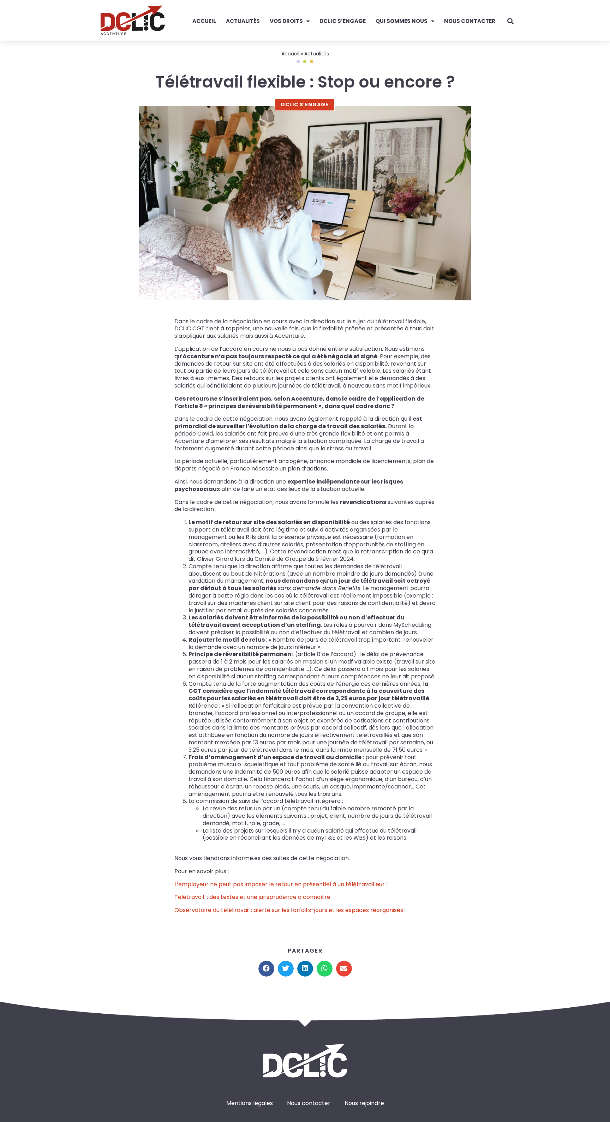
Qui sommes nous (401, 21)
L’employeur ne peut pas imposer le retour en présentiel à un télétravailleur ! (281, 884)
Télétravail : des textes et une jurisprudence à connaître (252, 897)
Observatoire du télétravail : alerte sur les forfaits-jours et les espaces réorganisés (288, 910)
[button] (266, 969)
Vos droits (286, 21)
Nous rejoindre (364, 1103)
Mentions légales (249, 1103)
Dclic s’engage (342, 21)
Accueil (204, 21)
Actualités (243, 21)
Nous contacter (469, 21)
